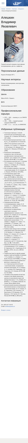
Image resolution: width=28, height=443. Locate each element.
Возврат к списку (5, 310)
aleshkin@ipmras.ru (10, 306)
